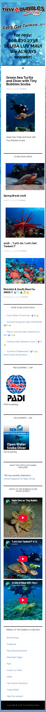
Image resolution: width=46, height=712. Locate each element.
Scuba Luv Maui (14, 670)
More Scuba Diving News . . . (17, 355)
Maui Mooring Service (17, 651)
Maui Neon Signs (14, 657)
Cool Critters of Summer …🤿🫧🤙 (23, 315)
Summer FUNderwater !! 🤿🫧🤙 (22, 351)
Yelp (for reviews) (15, 696)
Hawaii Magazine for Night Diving (19, 479)
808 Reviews (13, 638)
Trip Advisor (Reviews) (17, 683)
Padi (9, 664)
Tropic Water (13, 690)
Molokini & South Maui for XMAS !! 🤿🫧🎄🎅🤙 (19, 291)
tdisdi (9, 677)
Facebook (11, 644)
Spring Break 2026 (15, 195)
